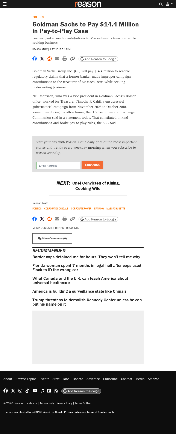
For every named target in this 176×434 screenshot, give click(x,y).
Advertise (93, 379)
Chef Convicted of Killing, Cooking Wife (88, 185)
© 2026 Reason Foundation (20, 403)
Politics (38, 17)
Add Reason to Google (100, 59)
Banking (99, 208)
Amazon (153, 379)
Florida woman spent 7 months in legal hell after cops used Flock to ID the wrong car (86, 267)
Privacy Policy (64, 403)
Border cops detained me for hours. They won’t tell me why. (86, 256)
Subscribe (92, 165)
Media (139, 379)
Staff (56, 379)
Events (44, 379)
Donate (78, 379)
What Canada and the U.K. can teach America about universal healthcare (80, 280)
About (7, 379)
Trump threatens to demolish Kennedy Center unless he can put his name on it (87, 302)
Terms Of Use (83, 403)
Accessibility (47, 403)
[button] (169, 4)
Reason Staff (39, 49)
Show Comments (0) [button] (54, 238)
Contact (126, 379)
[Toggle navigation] (4, 4)
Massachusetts (115, 208)
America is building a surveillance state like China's (79, 291)
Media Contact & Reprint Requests (55, 228)
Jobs (66, 379)
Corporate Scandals (56, 208)
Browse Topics (25, 379)
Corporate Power (81, 208)
